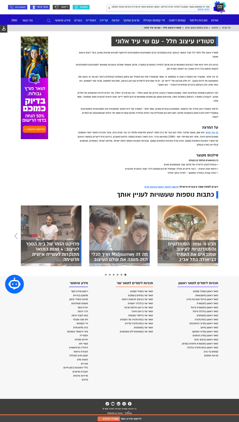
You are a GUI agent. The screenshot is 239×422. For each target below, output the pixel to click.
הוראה (115, 20)
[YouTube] (113, 404)
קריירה (104, 20)
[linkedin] (118, 404)
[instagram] (124, 404)
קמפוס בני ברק (211, 351)
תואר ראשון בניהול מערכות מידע (202, 299)
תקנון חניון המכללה (78, 355)
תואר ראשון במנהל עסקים (205, 291)
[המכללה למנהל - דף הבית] (220, 7)
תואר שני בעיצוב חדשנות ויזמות (137, 299)
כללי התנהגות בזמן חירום (75, 367)
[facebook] (130, 404)
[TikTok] (107, 404)
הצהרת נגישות (81, 351)
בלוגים (85, 379)
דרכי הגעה (83, 311)
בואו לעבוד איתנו (80, 315)
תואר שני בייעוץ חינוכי (142, 311)
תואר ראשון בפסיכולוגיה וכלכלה (202, 347)
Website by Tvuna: (115, 413)
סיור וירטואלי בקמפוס (77, 331)
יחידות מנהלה (81, 339)
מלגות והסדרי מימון (78, 299)
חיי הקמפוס (82, 323)
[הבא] (16, 236)
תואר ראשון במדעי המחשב (205, 331)
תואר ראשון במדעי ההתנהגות (203, 323)
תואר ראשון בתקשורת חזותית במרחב (200, 343)
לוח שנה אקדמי (80, 319)
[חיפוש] (48, 20)
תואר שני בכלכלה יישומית (140, 303)
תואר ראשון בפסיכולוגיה (206, 319)
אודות (214, 20)
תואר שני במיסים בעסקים (140, 295)
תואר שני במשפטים (143, 327)
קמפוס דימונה (177, 20)
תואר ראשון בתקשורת (207, 303)
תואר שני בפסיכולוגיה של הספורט (136, 319)
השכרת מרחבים (80, 371)
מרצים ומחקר (131, 20)
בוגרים (78, 20)
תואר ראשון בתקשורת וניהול (204, 307)
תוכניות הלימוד (198, 20)
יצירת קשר (82, 307)
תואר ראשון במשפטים (207, 315)
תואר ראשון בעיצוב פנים (206, 339)
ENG (14, 20)
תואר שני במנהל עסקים (141, 291)
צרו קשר (27, 20)
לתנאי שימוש (204, 9)
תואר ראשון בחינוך (209, 327)
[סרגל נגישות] (3, 29)
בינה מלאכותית (80, 327)
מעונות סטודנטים (79, 303)
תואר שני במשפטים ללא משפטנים (136, 331)
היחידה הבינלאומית (78, 347)
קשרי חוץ (83, 343)
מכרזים (84, 363)
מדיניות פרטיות (80, 375)
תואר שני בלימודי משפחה (140, 315)
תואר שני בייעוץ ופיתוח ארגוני (138, 307)
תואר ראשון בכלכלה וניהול (205, 311)
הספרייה (91, 20)
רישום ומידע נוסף (79, 291)
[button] (14, 284)
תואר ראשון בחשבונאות (206, 295)
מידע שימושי (62, 20)
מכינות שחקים (211, 355)
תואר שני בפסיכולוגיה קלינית (139, 323)
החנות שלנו (82, 359)
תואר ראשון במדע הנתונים (205, 335)
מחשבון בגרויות (80, 295)
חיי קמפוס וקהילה (154, 20)
